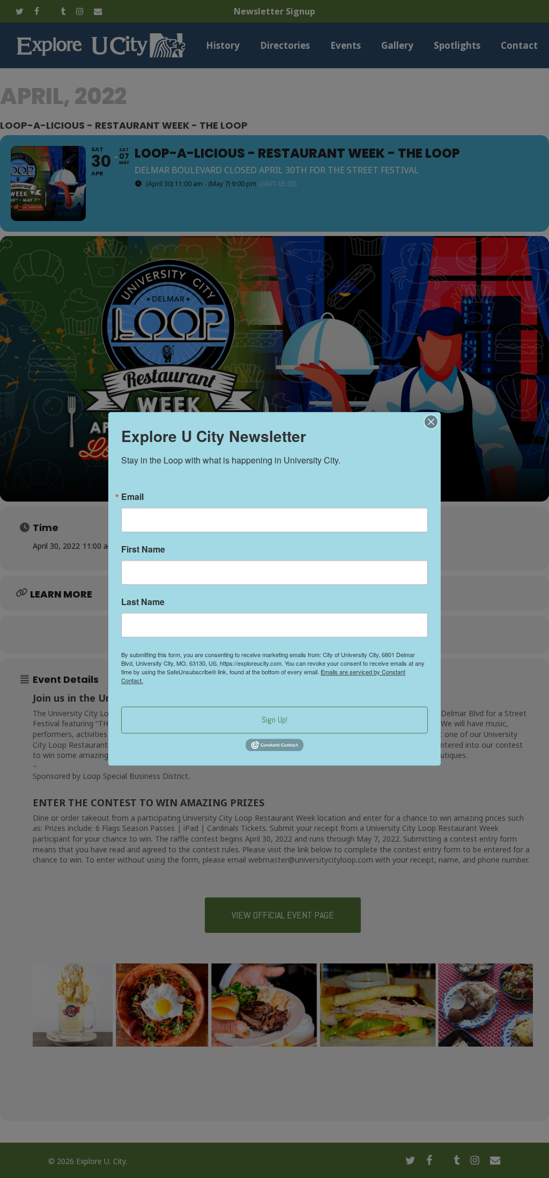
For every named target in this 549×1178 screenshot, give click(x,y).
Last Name (143, 602)
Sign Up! (274, 719)
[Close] (431, 421)
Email (132, 496)
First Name (143, 549)
